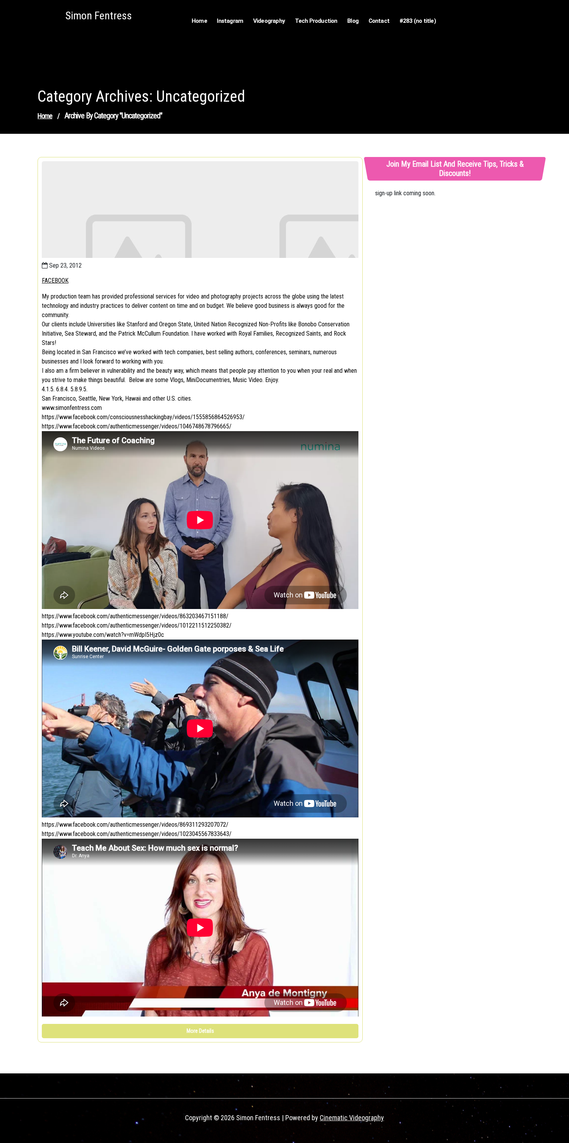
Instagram (230, 20)
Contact (378, 20)
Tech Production (316, 20)
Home (199, 20)
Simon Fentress (98, 15)
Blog (352, 20)
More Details (200, 1031)
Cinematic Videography (352, 1118)
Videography (269, 20)
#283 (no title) (417, 20)
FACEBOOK (55, 280)
